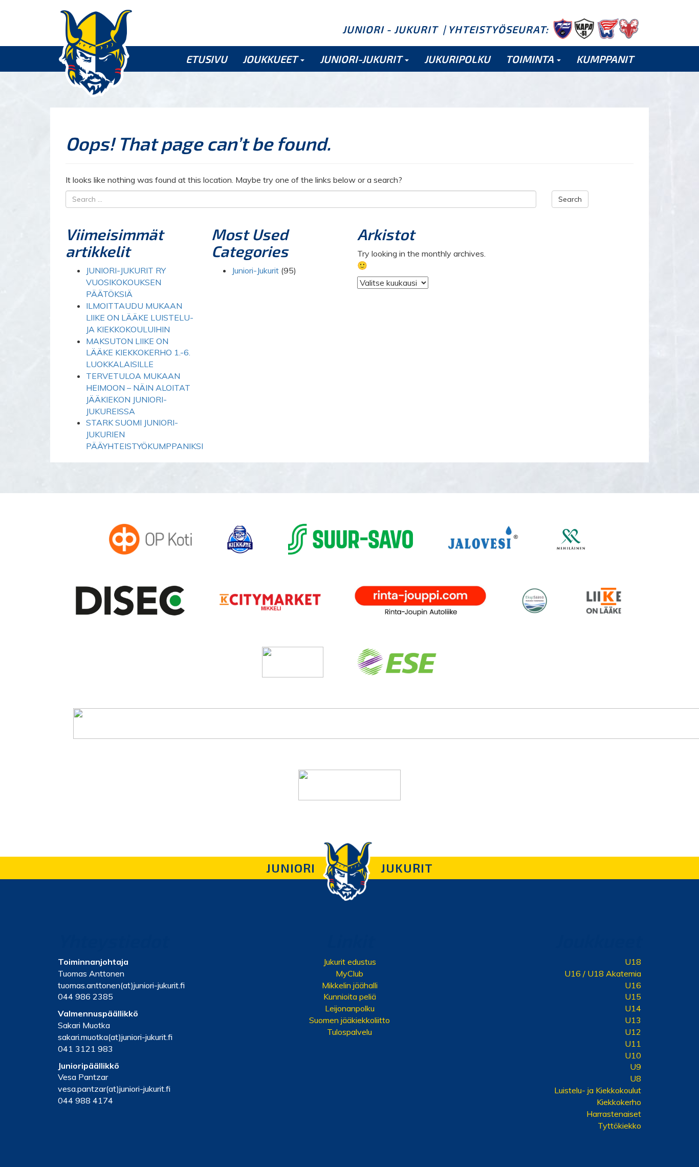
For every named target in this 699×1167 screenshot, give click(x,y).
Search (570, 199)
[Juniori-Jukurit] (96, 52)
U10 (633, 1055)
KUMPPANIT (605, 59)
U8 (635, 1078)
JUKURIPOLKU (457, 59)
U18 (633, 962)
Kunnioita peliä (349, 996)
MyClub (349, 973)
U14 (633, 1008)
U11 (633, 1043)
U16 (633, 985)
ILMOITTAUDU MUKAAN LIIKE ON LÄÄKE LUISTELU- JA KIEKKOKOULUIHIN (139, 317)
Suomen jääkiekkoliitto (349, 1020)
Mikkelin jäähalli (350, 985)
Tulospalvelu (349, 1032)
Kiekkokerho (619, 1102)
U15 (633, 996)
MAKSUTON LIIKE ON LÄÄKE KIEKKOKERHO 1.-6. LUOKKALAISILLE (138, 353)
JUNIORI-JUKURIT (362, 59)
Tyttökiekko (619, 1125)
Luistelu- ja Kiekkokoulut (597, 1090)
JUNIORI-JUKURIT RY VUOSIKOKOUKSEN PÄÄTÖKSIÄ (126, 282)
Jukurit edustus (349, 962)
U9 (635, 1067)
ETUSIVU (206, 59)
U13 (633, 1020)
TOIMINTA (531, 59)
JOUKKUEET (271, 59)
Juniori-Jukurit (255, 270)
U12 (633, 1032)
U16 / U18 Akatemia (602, 973)
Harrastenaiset (613, 1114)
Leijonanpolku (350, 1008)
